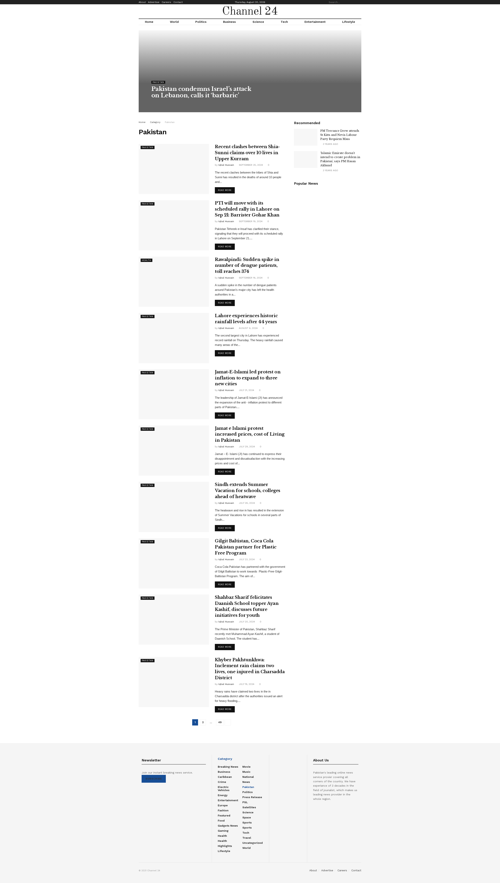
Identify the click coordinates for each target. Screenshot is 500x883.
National (248, 776)
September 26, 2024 (187, 103)
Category (155, 122)
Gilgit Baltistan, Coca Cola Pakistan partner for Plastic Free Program (246, 547)
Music (246, 771)
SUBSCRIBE (154, 778)
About (142, 2)
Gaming (223, 830)
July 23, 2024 (246, 559)
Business (229, 22)
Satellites (249, 807)
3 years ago (330, 144)
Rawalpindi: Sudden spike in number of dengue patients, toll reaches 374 (247, 265)
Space (246, 817)
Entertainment (315, 22)
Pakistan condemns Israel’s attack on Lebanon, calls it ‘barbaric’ (201, 92)
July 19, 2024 (246, 684)
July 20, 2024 (246, 621)
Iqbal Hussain (163, 103)
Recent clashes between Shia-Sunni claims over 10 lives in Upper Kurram (247, 152)
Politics (200, 22)
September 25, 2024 (250, 165)
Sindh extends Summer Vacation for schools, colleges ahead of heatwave (247, 490)
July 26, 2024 (246, 503)
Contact (178, 2)
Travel (246, 837)
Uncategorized (252, 842)
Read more (225, 190)
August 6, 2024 (248, 328)
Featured (224, 815)
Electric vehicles (223, 788)
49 (219, 722)
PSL (245, 802)
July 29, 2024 (246, 446)
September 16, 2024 (250, 277)
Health (146, 260)
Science (258, 22)
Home (149, 22)
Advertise (153, 2)
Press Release (252, 797)
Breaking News (228, 766)
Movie (246, 766)
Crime (222, 781)
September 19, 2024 (250, 221)
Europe (223, 805)
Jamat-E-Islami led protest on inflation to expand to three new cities (247, 378)
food (221, 820)
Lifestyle (348, 22)
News (246, 781)
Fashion (223, 810)
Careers (166, 2)
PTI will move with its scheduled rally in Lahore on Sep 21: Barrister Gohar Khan (247, 209)
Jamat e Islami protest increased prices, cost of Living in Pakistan (250, 434)
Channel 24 (250, 11)
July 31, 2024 (246, 390)
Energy (223, 795)
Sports (247, 822)
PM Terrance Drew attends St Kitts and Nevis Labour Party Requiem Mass (339, 135)
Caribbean (225, 776)
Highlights (225, 845)
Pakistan (158, 82)
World (174, 22)
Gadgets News (228, 825)
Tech (284, 22)
